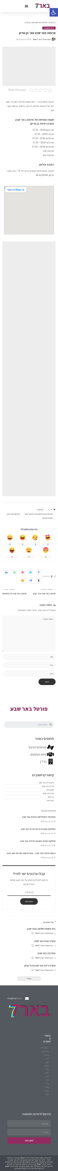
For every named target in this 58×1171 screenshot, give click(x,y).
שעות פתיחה (47, 518)
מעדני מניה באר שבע (45, 941)
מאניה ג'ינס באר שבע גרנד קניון (40, 965)
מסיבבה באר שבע (47, 953)
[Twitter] (30, 572)
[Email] (22, 580)
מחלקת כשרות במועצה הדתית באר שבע (38, 841)
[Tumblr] (38, 580)
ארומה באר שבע (13, 514)
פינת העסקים (49, 28)
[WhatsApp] (14, 572)
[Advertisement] (29, 66)
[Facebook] (38, 572)
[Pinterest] (22, 572)
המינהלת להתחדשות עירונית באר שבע (39, 816)
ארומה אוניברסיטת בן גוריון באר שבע (38, 514)
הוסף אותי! (29, 901)
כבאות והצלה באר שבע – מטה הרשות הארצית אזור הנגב (31, 853)
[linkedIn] (6, 572)
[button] (26, 6)
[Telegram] (30, 580)
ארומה (40, 509)
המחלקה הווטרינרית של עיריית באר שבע (38, 829)
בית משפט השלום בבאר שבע (41, 928)
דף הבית (52, 22)
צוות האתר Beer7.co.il (42, 39)
